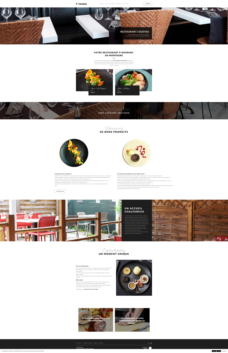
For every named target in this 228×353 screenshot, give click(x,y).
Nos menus (102, 3)
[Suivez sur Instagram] (151, 343)
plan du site (78, 348)
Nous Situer (118, 3)
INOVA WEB (145, 348)
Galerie (106, 3)
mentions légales (82, 348)
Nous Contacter (125, 3)
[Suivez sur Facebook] (149, 343)
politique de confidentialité (90, 348)
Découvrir (93, 92)
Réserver (148, 3)
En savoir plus (60, 191)
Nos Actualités (112, 3)
